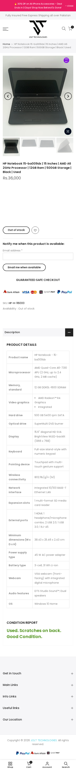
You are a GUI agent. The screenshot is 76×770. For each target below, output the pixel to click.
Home (6, 44)
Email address (13, 250)
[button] (38, 215)
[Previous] (8, 96)
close (8, 5)
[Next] (68, 96)
